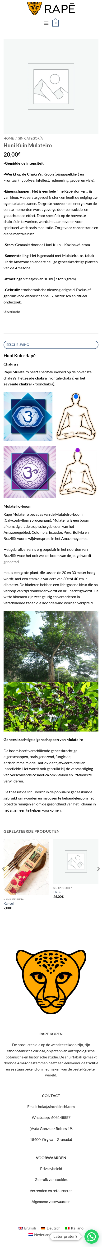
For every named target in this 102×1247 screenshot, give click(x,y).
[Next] (98, 878)
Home (9, 138)
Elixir (57, 892)
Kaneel (9, 903)
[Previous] (4, 878)
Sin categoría (30, 138)
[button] (46, 23)
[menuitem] (27, 1227)
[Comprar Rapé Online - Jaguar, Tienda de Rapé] (51, 8)
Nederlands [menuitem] (43, 1234)
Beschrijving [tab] (17, 345)
